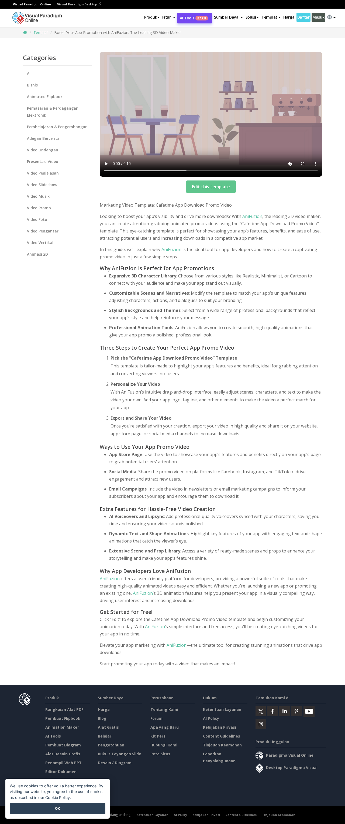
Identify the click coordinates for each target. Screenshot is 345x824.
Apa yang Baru (164, 727)
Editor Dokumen (61, 771)
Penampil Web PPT (63, 762)
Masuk (318, 17)
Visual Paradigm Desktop (77, 4)
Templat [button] (269, 17)
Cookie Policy (57, 797)
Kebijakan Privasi (219, 727)
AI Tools (193, 17)
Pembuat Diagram (63, 744)
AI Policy (211, 718)
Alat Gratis (108, 727)
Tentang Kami (164, 709)
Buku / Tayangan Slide (119, 753)
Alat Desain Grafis (62, 753)
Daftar (303, 17)
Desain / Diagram (115, 762)
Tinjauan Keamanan (222, 744)
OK (57, 808)
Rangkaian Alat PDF (64, 709)
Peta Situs (160, 753)
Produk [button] (150, 17)
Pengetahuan (111, 744)
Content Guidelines (221, 736)
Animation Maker (62, 727)
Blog (102, 718)
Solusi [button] (251, 17)
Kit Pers (157, 736)
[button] (168, 17)
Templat (40, 32)
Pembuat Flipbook (62, 718)
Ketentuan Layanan (222, 709)
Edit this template (211, 187)
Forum (156, 718)
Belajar (104, 736)
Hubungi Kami (163, 744)
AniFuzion (252, 216)
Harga (289, 17)
